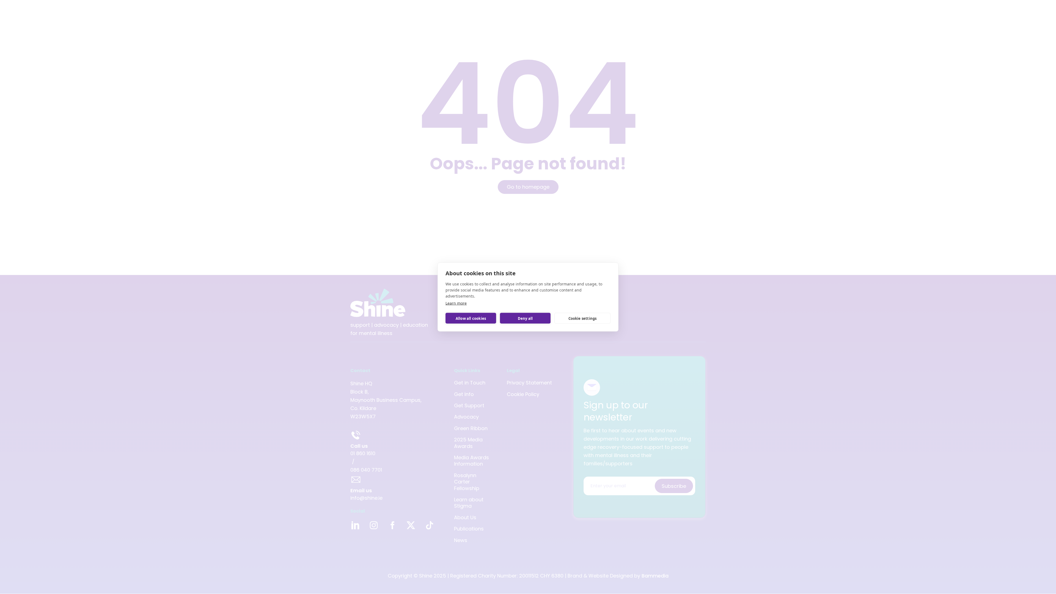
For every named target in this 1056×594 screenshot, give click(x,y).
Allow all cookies (471, 318)
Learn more (456, 303)
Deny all (525, 318)
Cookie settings (582, 318)
